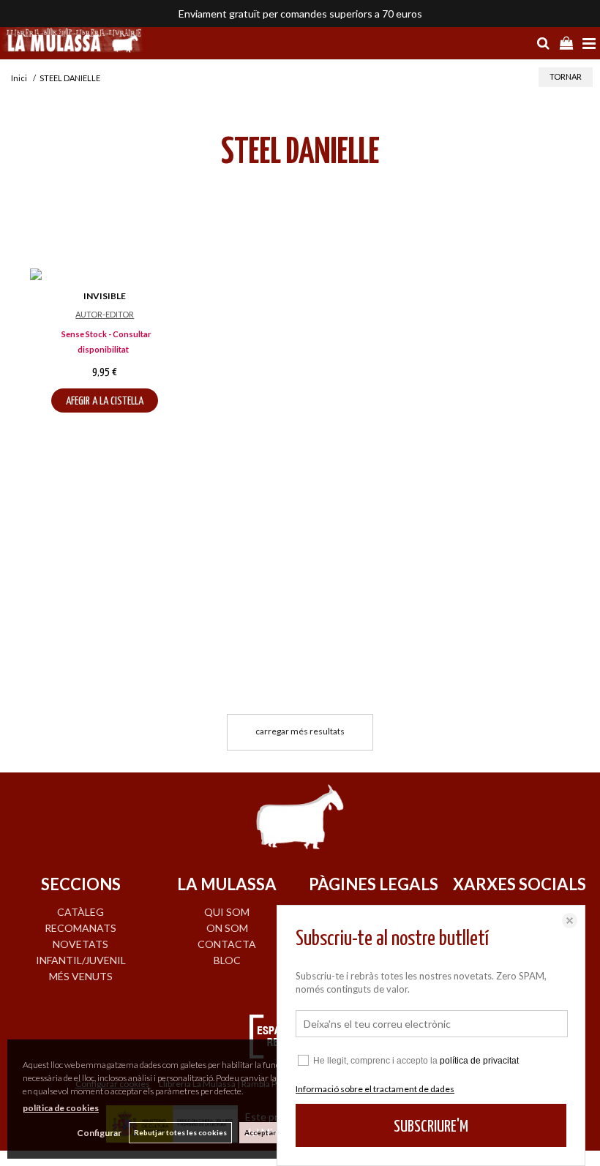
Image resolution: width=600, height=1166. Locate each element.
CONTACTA (227, 944)
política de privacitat (479, 1061)
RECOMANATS (80, 928)
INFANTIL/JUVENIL (81, 960)
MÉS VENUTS (81, 976)
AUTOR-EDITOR (104, 314)
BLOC (227, 960)
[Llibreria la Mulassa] (73, 41)
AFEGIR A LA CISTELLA (104, 401)
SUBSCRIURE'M (431, 1126)
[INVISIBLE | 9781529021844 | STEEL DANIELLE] (105, 276)
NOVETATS (80, 944)
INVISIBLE (104, 295)
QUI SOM (227, 912)
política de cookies (61, 1107)
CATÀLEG (80, 912)
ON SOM (227, 928)
